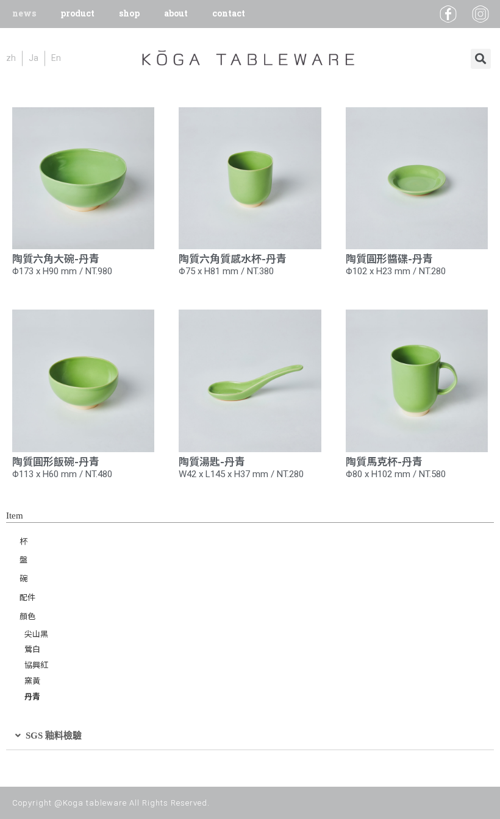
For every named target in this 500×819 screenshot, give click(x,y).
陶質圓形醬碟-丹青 (389, 258)
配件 (27, 597)
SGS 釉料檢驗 (54, 735)
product (77, 13)
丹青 (32, 696)
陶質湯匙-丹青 (212, 461)
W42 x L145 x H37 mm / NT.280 (241, 474)
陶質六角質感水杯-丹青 (233, 258)
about (176, 13)
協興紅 (36, 664)
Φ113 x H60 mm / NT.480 (62, 474)
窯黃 (32, 680)
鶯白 (32, 648)
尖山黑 (36, 633)
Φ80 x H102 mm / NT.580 (396, 474)
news (24, 13)
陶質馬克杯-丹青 (384, 461)
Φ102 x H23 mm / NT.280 (396, 271)
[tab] (250, 736)
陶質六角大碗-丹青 (55, 258)
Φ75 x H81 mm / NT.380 (226, 271)
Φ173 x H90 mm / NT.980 (62, 271)
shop (129, 13)
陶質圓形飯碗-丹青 (55, 461)
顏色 (27, 616)
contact (228, 13)
